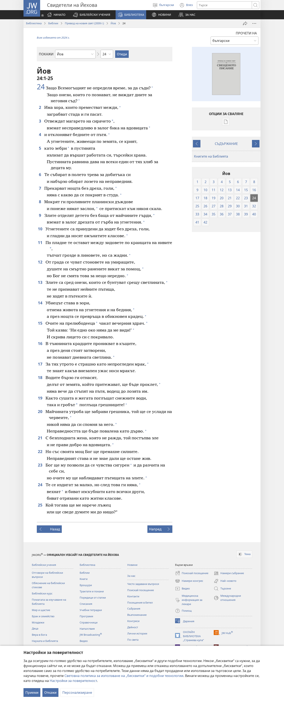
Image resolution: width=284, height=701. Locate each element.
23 (40, 465)
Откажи (50, 692)
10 (40, 229)
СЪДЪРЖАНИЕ (226, 143)
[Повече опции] (254, 23)
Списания (86, 604)
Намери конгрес (189, 581)
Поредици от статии (93, 597)
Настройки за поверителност (73, 680)
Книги (84, 579)
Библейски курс (42, 593)
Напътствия (87, 629)
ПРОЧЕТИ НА (246, 33)
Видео (84, 641)
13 (40, 282)
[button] (91, 14)
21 (40, 438)
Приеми (31, 692)
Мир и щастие (41, 610)
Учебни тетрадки (91, 610)
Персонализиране (77, 692)
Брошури (86, 585)
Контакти (133, 596)
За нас (131, 576)
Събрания (133, 608)
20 (40, 411)
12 (40, 262)
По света (132, 639)
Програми (86, 616)
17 (40, 364)
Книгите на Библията (211, 156)
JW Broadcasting (91, 635)
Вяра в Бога (39, 635)
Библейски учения (44, 565)
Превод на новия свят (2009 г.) (84, 23)
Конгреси (133, 621)
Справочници (89, 622)
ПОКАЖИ (46, 54)
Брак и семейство (43, 616)
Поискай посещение (140, 590)
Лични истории (137, 633)
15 (40, 323)
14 (40, 303)
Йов (113, 23)
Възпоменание (137, 615)
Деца (35, 628)
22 (40, 451)
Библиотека (34, 23)
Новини (132, 565)
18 (40, 377)
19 (40, 398)
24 (41, 86)
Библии (53, 23)
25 (40, 505)
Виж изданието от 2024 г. (53, 37)
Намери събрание (229, 573)
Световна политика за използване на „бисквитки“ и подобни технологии (123, 675)
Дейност (132, 627)
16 (40, 343)
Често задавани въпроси (143, 584)
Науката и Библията (45, 641)
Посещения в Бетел (140, 602)
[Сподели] (245, 23)
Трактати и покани (92, 591)
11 (40, 242)
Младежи (38, 622)
